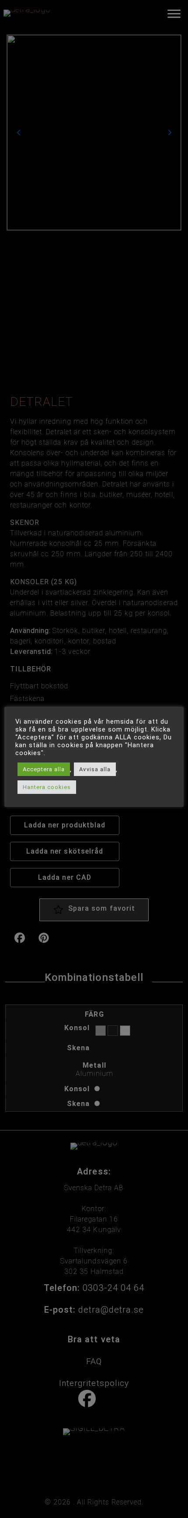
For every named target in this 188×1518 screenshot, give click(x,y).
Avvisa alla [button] (94, 769)
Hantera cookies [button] (47, 787)
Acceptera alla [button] (44, 769)
